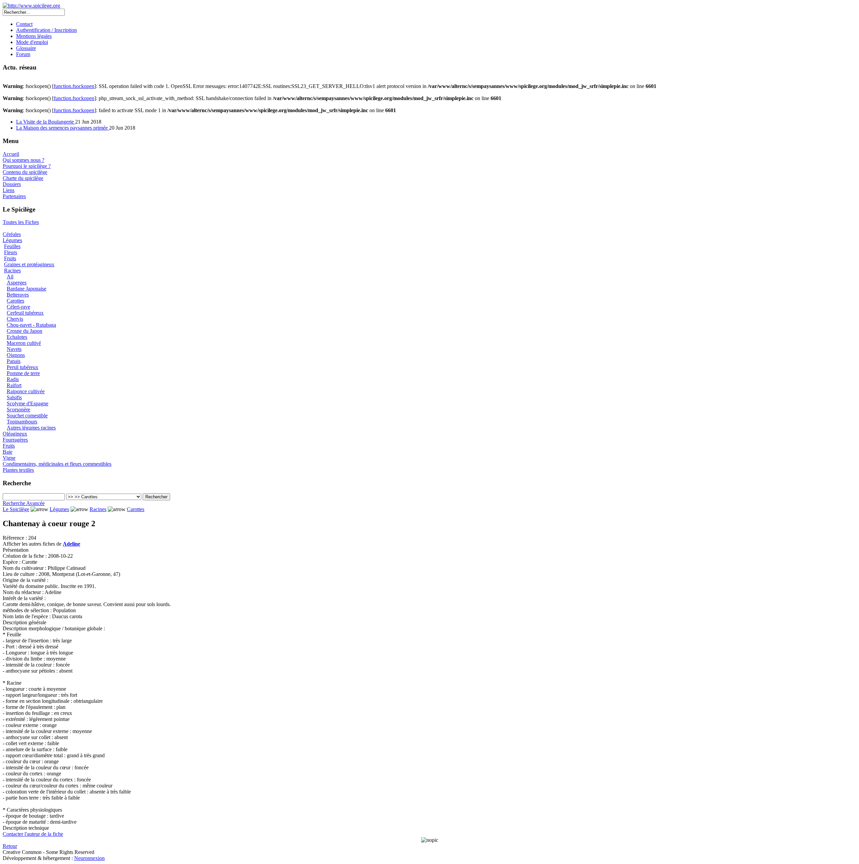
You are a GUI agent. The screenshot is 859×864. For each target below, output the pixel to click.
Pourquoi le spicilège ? (27, 166)
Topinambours (22, 421)
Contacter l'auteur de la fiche (33, 834)
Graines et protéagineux (29, 264)
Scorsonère (18, 409)
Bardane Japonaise (26, 288)
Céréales (12, 234)
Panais (13, 361)
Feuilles (12, 246)
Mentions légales (34, 36)
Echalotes (17, 337)
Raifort (14, 385)
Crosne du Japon (24, 331)
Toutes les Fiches (21, 222)
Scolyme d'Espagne (27, 403)
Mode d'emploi (32, 42)
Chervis (15, 319)
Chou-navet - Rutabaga (31, 325)
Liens (8, 190)
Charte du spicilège (23, 178)
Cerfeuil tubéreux (25, 313)
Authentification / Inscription (46, 30)
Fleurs (10, 252)
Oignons (16, 355)
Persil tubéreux (22, 367)
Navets (14, 349)
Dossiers (12, 184)
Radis (13, 379)
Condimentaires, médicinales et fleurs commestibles (57, 464)
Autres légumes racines (31, 427)
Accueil (11, 154)
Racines (12, 270)
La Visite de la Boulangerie (45, 122)
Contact (24, 24)
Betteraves (18, 295)
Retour (10, 846)
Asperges (17, 282)
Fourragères (15, 440)
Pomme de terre (23, 373)
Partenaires (14, 196)
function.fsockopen (74, 86)
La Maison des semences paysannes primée (62, 128)
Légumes (12, 240)
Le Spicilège (16, 509)
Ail (10, 276)
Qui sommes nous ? (23, 160)
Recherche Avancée (24, 503)
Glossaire (26, 48)
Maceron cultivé (24, 343)
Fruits (10, 258)
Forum (23, 54)
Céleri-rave (18, 307)
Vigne (9, 458)
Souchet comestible (27, 415)
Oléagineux (15, 434)
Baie (7, 452)
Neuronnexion (89, 858)
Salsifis (14, 397)
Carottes (15, 301)
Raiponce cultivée (26, 391)
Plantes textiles (18, 470)
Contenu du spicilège (25, 172)
